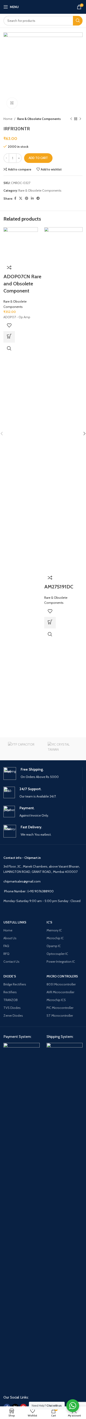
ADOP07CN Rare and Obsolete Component (22, 283)
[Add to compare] (9, 267)
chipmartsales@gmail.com (22, 881)
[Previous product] (71, 118)
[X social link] (21, 198)
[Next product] (80, 118)
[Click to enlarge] (12, 103)
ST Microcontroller (60, 1015)
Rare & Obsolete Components (39, 119)
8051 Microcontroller (61, 984)
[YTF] (23, 748)
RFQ (6, 954)
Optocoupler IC (57, 954)
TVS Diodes (12, 1008)
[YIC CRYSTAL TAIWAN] (63, 748)
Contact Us (11, 961)
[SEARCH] (78, 21)
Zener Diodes (13, 1015)
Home (7, 119)
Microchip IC (55, 938)
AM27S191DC (58, 587)
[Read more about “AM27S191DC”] (50, 622)
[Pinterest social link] (27, 198)
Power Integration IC (61, 961)
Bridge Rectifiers (14, 984)
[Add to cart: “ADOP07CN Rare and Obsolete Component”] (9, 337)
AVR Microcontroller (60, 992)
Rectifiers (10, 992)
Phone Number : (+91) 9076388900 (29, 891)
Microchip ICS (56, 1000)
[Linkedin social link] (32, 198)
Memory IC (54, 930)
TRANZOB (10, 1000)
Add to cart (38, 158)
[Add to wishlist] (9, 325)
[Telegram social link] (38, 198)
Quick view (9, 348)
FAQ (6, 946)
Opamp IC (54, 946)
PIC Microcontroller (60, 1008)
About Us (10, 938)
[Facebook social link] (15, 198)
